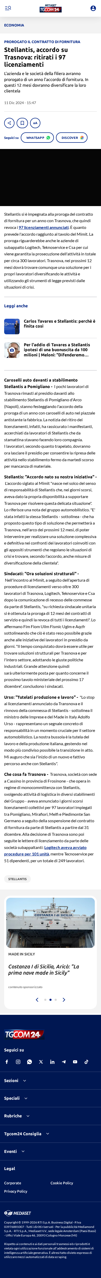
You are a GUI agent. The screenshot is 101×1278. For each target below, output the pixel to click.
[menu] (7, 8)
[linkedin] (52, 1061)
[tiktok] (86, 1061)
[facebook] (6, 1061)
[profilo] (93, 8)
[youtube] (75, 1061)
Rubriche (13, 1115)
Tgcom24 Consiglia (22, 1133)
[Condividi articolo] (9, 123)
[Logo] (51, 8)
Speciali (12, 1098)
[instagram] (18, 1061)
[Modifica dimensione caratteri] (35, 123)
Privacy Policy (15, 1191)
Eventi (10, 1151)
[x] (41, 1061)
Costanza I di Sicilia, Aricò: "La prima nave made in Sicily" (43, 969)
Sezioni (11, 1080)
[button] (51, 8)
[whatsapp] (29, 1061)
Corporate (12, 1183)
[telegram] (63, 1061)
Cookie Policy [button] (62, 1183)
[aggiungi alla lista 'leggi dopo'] (22, 123)
